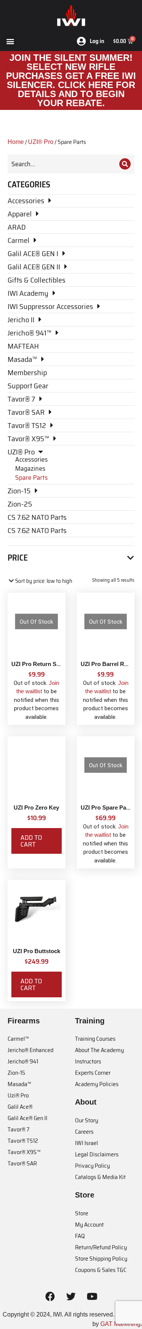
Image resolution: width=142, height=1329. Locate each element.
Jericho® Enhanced (30, 1050)
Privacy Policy (92, 1165)
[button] (10, 41)
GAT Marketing (120, 1324)
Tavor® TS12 (23, 1140)
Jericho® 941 (23, 1061)
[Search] (125, 164)
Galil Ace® (20, 1106)
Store (81, 1213)
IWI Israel (86, 1143)
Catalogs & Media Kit (100, 1177)
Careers (84, 1131)
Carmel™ (18, 1038)
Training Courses (95, 1038)
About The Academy (99, 1050)
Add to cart (31, 841)
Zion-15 (16, 1072)
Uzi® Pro (18, 1095)
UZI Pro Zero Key (36, 807)
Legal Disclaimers (97, 1154)
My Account (89, 1224)
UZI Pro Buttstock (36, 951)
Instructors (88, 1061)
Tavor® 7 (19, 1129)
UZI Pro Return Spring (40, 664)
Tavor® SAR (22, 1163)
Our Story (86, 1120)
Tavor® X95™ (24, 1152)
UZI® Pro (40, 142)
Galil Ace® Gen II (27, 1118)
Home (16, 142)
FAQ (80, 1236)
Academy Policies (97, 1084)
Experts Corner (93, 1072)
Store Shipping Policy (101, 1258)
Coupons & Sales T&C (100, 1270)
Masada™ (19, 1084)
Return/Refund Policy (101, 1247)
